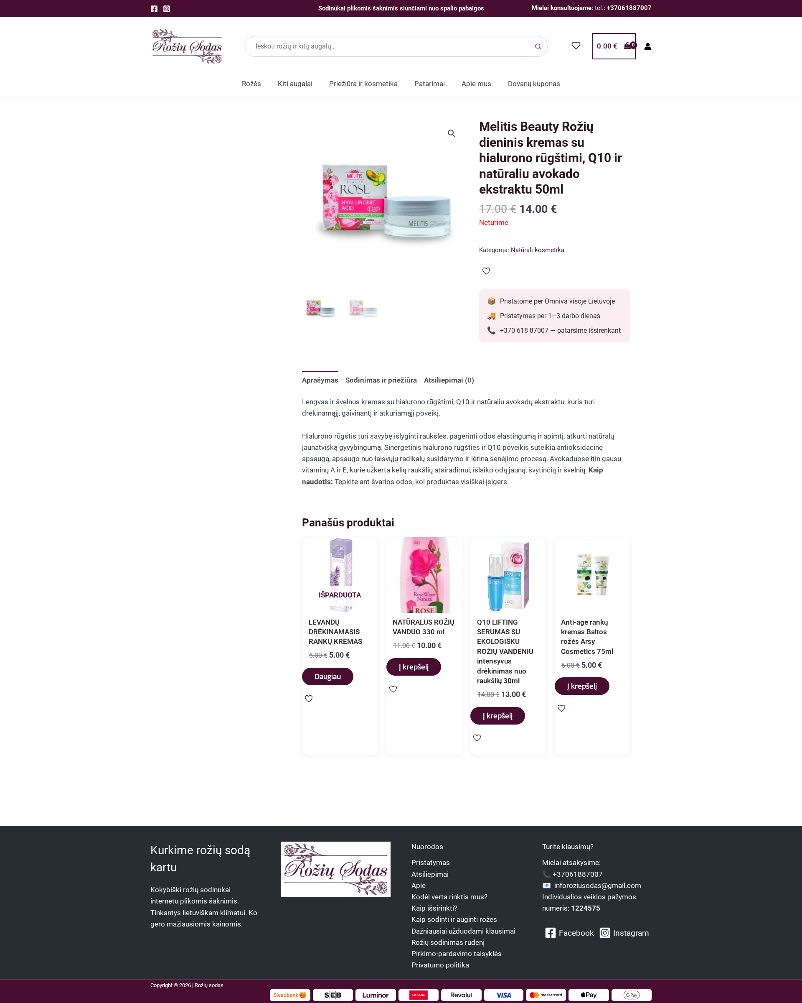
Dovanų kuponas (534, 83)
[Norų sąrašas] (576, 45)
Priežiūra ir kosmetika (363, 83)
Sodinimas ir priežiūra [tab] (381, 380)
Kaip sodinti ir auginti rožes (454, 919)
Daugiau (328, 676)
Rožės (251, 83)
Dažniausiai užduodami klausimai (463, 931)
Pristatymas (430, 862)
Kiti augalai (295, 83)
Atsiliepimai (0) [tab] (449, 380)
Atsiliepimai (430, 874)
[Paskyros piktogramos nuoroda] (648, 46)
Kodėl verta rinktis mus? (449, 897)
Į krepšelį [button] (414, 666)
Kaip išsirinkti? (434, 908)
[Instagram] (166, 9)
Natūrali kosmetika (537, 250)
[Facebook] (154, 9)
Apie (418, 885)
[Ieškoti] (538, 46)
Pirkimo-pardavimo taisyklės (456, 953)
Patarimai (429, 83)
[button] (451, 133)
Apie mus (476, 83)
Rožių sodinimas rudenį (448, 942)
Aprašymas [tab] (320, 380)
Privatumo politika (440, 965)
